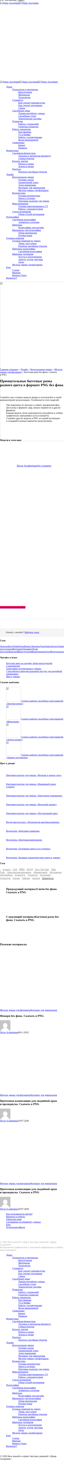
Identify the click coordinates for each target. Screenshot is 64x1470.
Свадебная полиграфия (24, 1388)
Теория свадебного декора (31, 1281)
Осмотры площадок (28, 1295)
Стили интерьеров (21, 1380)
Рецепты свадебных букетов (32, 1340)
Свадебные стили (27, 1284)
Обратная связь (14, 1219)
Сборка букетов (26, 1326)
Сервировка (18, 1311)
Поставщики (24, 1300)
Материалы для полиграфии (26, 1398)
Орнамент (27, 649)
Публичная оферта (15, 1227)
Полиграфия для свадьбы (31, 1395)
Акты (21, 1430)
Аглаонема (45, 875)
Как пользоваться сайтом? (19, 1214)
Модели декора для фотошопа (15, 1010)
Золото (54, 646)
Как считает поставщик (30, 1273)
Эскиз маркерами (27, 1353)
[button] (12, 607)
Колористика (18, 1361)
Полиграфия (12, 1385)
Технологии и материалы (25, 1257)
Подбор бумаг (25, 1403)
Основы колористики (29, 1364)
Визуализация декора (41, 369)
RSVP (30, 869)
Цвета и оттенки (26, 1366)
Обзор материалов (27, 1401)
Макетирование (20, 1372)
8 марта (6, 869)
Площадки (17, 1289)
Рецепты (16, 1337)
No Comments (44, 466)
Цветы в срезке (26, 1332)
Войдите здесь (32, 632)
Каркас (27, 646)
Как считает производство (31, 1271)
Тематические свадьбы (29, 1287)
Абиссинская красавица (19, 872)
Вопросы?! (11, 1446)
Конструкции (25, 1260)
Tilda (53, 869)
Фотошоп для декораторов (43, 1010)
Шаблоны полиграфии (23, 1417)
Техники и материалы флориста (34, 1324)
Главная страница (9, 369)
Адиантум (5, 878)
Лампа (48, 646)
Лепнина (35, 646)
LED (15, 869)
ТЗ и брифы (24, 1303)
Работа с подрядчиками (30, 1305)
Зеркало (4, 646)
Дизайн (24, 369)
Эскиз (48, 651)
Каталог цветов (20, 1329)
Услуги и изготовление (30, 1425)
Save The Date (42, 869)
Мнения (16, 1441)
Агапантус (20, 875)
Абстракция (55, 872)
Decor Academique (27, 465)
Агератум (33, 875)
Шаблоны (17, 1393)
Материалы (24, 1263)
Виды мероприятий (28, 1308)
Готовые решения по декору (26, 1409)
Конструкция (25, 651)
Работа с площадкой (28, 1292)
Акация (36, 878)
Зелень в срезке (26, 1334)
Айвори (26, 878)
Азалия (16, 878)
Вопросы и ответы (15, 1216)
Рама (16, 646)
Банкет (21, 1313)
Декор (9, 1255)
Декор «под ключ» (27, 1411)
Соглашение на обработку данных (23, 1222)
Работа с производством (30, 1377)
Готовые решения (15, 1406)
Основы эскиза (26, 1348)
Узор (42, 646)
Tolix (2, 872)
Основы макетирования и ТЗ (33, 1374)
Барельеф (13, 651)
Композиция (38, 651)
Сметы (21, 1276)
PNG (22, 869)
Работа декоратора (21, 1297)
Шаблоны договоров (22, 1422)
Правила (22, 1316)
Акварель (48, 878)
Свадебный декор (21, 1279)
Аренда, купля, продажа (30, 1427)
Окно (21, 646)
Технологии (24, 1265)
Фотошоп (17, 649)
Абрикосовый (40, 872)
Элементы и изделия (28, 1390)
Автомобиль (6, 875)
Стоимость (17, 1268)
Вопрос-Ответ (19, 1443)
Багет (11, 646)
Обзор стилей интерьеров (31, 1382)
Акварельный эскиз (28, 1350)
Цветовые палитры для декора (33, 1369)
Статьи (15, 1438)
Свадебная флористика (24, 1321)
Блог (8, 1224)
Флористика (12, 1318)
